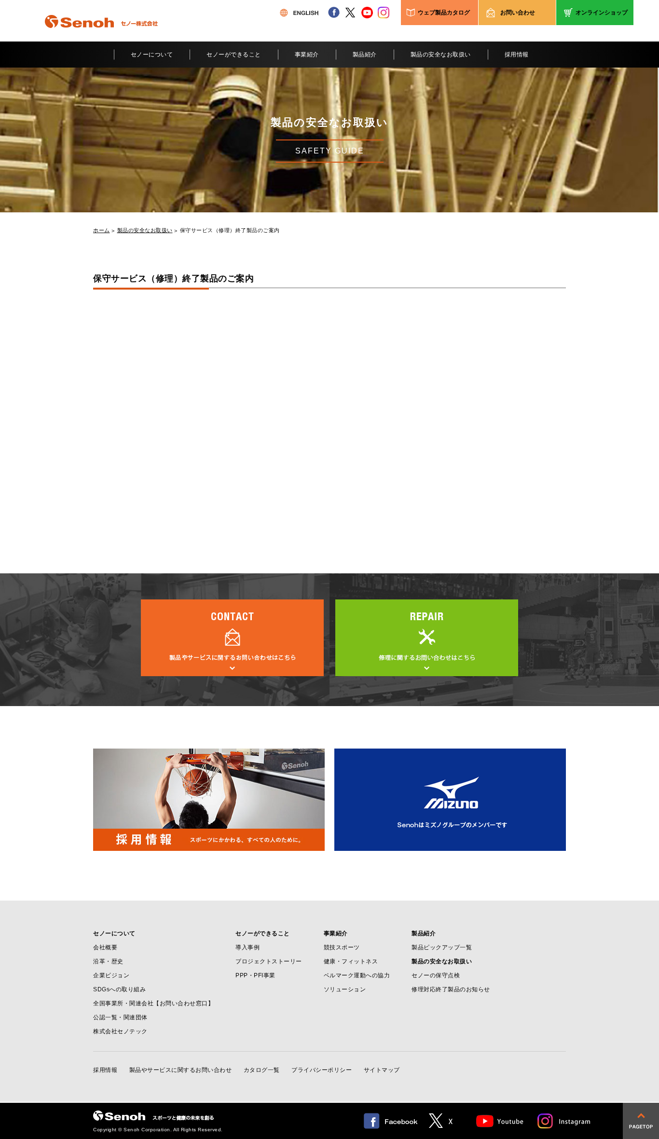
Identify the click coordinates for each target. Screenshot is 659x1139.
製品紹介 (365, 54)
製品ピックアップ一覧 (442, 947)
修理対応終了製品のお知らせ (451, 989)
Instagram (564, 1121)
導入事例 (247, 947)
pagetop (641, 1121)
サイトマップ (382, 1070)
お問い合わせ (517, 12)
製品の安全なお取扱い (441, 54)
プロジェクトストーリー (268, 961)
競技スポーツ (342, 947)
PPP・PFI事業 (255, 975)
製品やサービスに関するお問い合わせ (180, 1070)
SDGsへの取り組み (119, 989)
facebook (334, 12)
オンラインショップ (602, 12)
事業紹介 (307, 54)
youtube (367, 12)
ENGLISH (299, 12)
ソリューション (345, 989)
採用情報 (517, 54)
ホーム (101, 230)
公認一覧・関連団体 (120, 1017)
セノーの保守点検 (436, 975)
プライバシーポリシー (321, 1070)
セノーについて (152, 54)
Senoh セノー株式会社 (101, 35)
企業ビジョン (111, 975)
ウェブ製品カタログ (444, 12)
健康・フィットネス (351, 961)
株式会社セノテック (120, 1031)
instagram (383, 12)
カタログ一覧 (262, 1070)
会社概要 (105, 947)
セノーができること (233, 54)
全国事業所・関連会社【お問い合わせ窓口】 (153, 1003)
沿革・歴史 (108, 961)
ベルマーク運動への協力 (357, 975)
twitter (350, 12)
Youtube (500, 1121)
